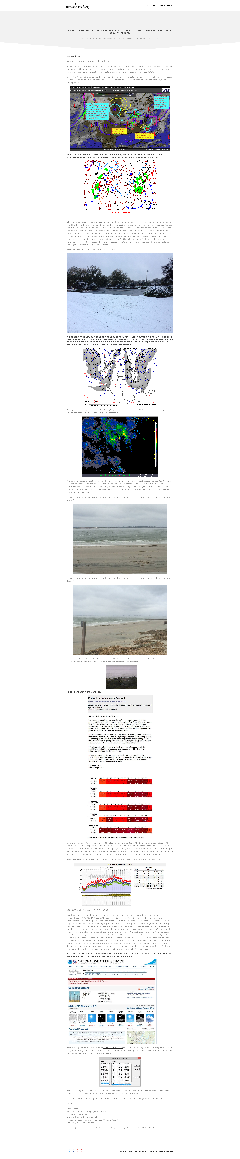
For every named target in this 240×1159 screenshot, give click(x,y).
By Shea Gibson (74, 56)
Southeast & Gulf (140, 1151)
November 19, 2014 (126, 1151)
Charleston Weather (113, 1047)
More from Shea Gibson (166, 1151)
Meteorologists (166, 5)
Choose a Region (151, 5)
